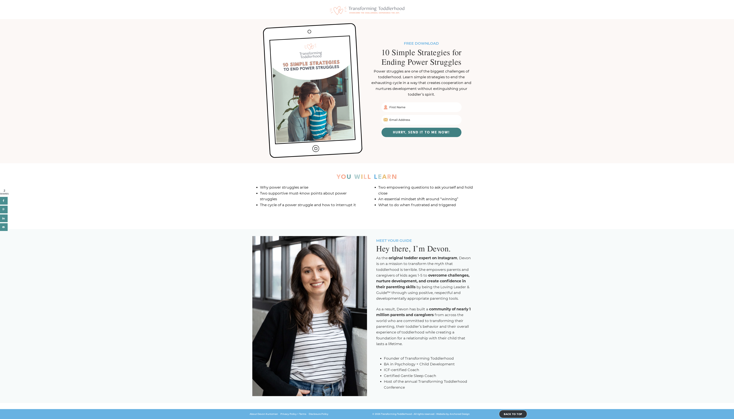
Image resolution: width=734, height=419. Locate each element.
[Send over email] (4, 227)
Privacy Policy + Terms (293, 414)
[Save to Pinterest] (4, 209)
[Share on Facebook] (4, 201)
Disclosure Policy (318, 414)
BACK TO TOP (513, 413)
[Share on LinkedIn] (4, 218)
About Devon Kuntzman (264, 414)
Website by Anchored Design (453, 414)
